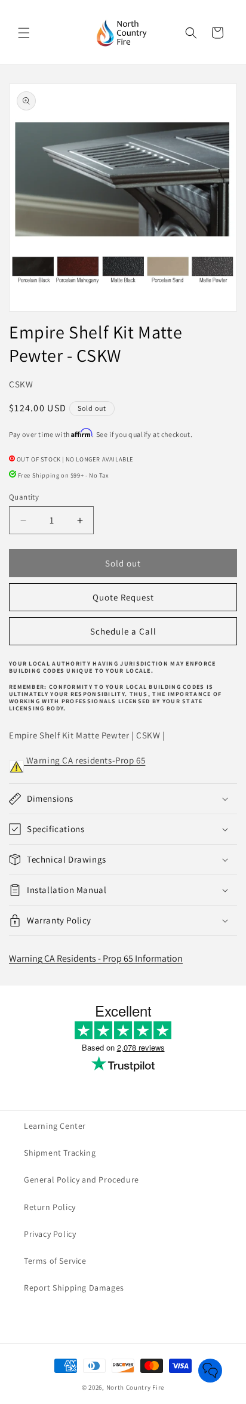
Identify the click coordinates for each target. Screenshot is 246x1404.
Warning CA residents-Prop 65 (84, 760)
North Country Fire (135, 1387)
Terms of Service (55, 1260)
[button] (24, 33)
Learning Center (55, 1125)
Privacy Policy (50, 1233)
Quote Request (123, 597)
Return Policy (50, 1207)
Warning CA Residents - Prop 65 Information (96, 958)
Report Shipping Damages (74, 1287)
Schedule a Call (123, 631)
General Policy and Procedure (81, 1179)
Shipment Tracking (60, 1152)
